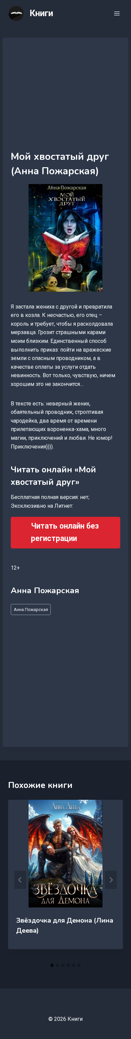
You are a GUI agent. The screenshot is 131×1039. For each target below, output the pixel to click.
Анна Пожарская (31, 609)
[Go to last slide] (20, 880)
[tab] (52, 965)
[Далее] (111, 880)
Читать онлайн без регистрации (65, 532)
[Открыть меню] (117, 13)
